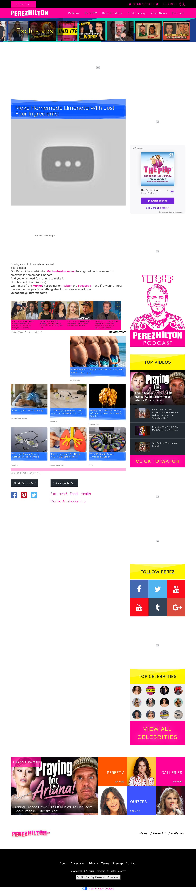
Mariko (37, 285)
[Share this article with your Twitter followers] (34, 495)
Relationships (112, 13)
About (64, 863)
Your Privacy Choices (101, 888)
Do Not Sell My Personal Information (98, 877)
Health (86, 494)
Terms (105, 863)
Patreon (74, 13)
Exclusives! (59, 494)
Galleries (177, 833)
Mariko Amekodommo (61, 271)
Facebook (84, 285)
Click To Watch (157, 461)
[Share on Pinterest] (24, 495)
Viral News (159, 13)
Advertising (78, 863)
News (143, 833)
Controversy (136, 13)
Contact (131, 863)
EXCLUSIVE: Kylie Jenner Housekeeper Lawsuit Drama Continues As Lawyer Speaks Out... (23, 324)
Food (74, 494)
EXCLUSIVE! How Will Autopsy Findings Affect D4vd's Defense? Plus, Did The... (51, 324)
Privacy (93, 863)
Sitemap (117, 863)
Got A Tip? (23, 4)
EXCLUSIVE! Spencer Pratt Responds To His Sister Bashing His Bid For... (78, 323)
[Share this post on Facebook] (14, 495)
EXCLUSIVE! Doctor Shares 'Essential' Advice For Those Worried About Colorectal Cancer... (106, 324)
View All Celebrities (157, 733)
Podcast (178, 13)
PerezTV (91, 13)
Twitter (67, 285)
